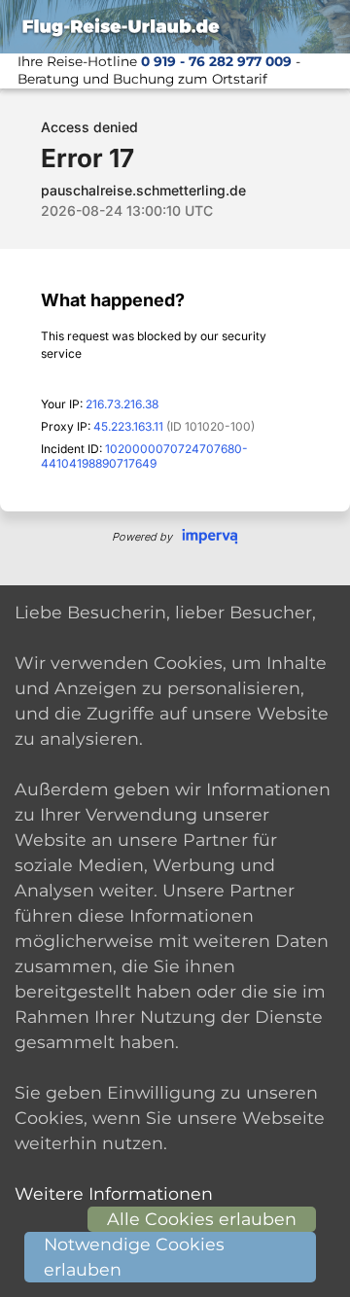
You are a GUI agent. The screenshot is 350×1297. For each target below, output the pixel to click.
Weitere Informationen (114, 1193)
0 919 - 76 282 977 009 (216, 61)
